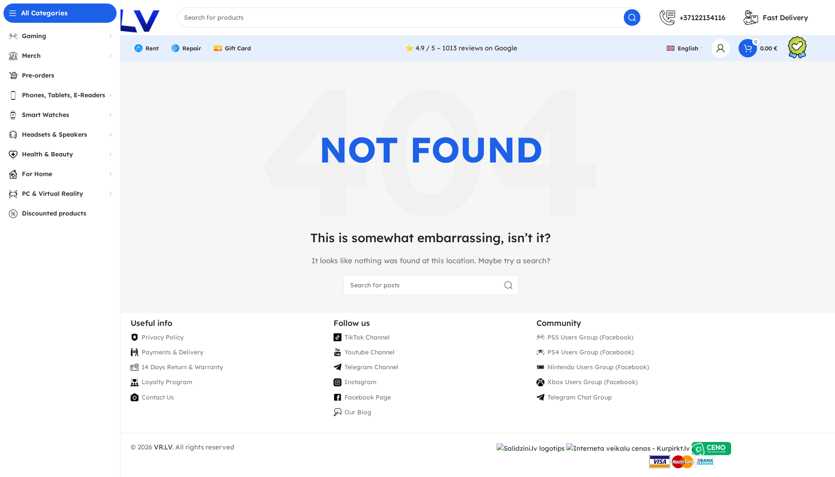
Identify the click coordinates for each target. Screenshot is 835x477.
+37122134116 (702, 17)
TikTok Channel (367, 337)
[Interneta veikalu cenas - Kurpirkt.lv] (628, 448)
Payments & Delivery (172, 352)
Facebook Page (368, 397)
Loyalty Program (167, 382)
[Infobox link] (797, 48)
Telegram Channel (371, 367)
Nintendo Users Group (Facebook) (598, 367)
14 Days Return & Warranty (182, 367)
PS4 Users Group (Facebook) (590, 352)
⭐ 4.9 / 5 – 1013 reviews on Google (461, 48)
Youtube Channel (369, 352)
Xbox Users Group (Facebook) (592, 382)
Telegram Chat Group (579, 397)
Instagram (361, 382)
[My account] (720, 48)
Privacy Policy (163, 337)
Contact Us (158, 397)
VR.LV (163, 447)
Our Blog (358, 412)
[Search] (632, 17)
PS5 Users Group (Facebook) (590, 337)
